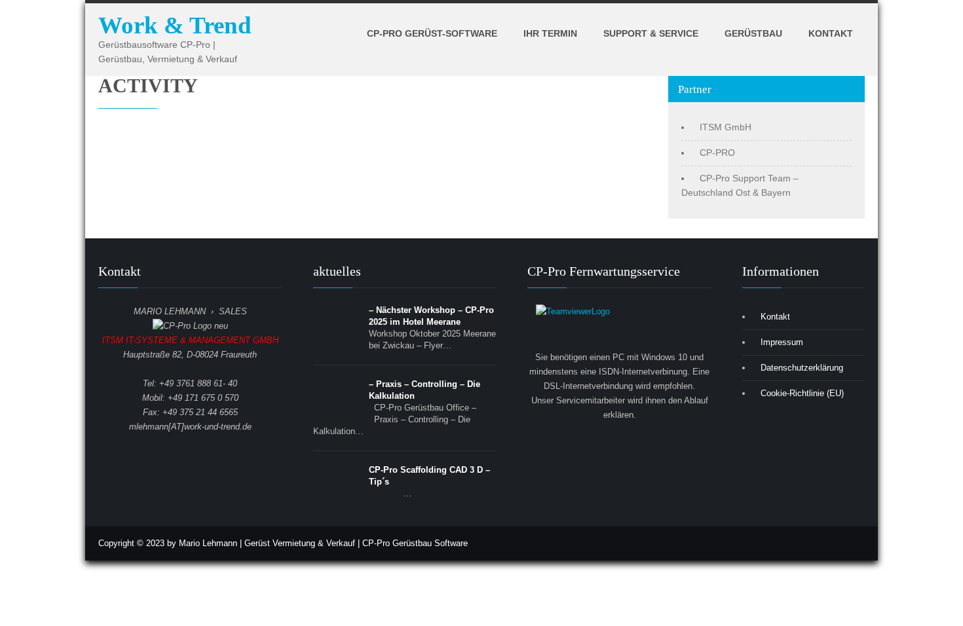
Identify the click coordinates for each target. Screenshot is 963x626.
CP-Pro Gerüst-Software (432, 33)
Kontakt (830, 33)
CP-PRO (717, 152)
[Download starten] (619, 327)
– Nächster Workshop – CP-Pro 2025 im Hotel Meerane (431, 316)
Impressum (782, 342)
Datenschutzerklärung (802, 368)
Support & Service (650, 33)
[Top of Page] (926, 597)
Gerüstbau (753, 33)
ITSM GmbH (725, 127)
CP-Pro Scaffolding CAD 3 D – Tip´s (429, 476)
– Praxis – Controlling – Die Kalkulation (424, 390)
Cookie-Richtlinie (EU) (802, 393)
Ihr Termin (550, 33)
